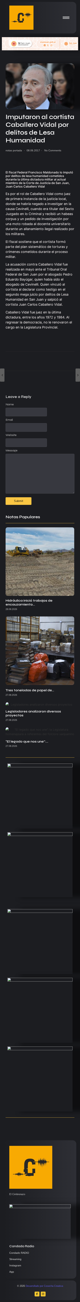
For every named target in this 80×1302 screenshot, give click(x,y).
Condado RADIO (19, 1252)
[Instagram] (43, 1294)
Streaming (15, 1259)
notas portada (14, 150)
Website (11, 435)
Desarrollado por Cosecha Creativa (44, 1286)
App (11, 1271)
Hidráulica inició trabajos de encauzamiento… (29, 603)
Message (11, 450)
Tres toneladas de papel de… (30, 690)
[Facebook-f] (37, 1294)
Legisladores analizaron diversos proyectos (33, 713)
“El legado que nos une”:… (27, 741)
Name (10, 404)
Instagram (15, 1265)
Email (9, 419)
